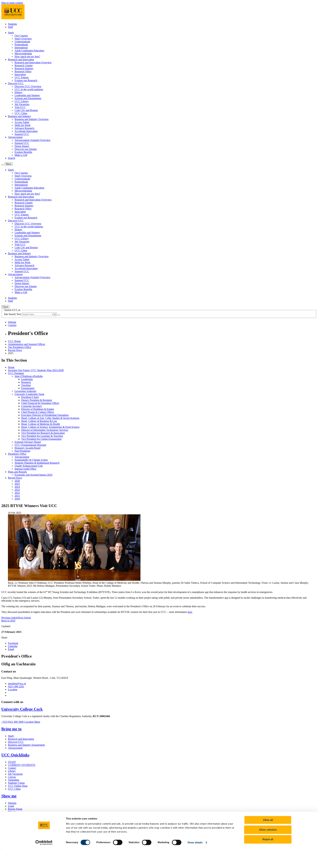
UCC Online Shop (17, 785)
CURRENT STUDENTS (21, 765)
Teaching (26, 385)
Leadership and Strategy (27, 95)
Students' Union (16, 782)
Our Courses (21, 35)
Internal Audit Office (25, 468)
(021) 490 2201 (16, 686)
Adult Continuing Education (29, 50)
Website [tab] (12, 322)
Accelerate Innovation (26, 131)
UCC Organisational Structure (30, 444)
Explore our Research (26, 80)
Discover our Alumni (26, 149)
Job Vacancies (22, 104)
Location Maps (32, 721)
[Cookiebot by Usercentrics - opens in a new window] (43, 842)
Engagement (27, 388)
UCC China (21, 113)
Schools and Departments (28, 98)
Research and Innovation (21, 739)
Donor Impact (22, 146)
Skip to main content (12, 2)
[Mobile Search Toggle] (2, 164)
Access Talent (22, 122)
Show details (195, 842)
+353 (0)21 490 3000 (12, 721)
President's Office (17, 453)
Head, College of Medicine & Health (40, 424)
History (18, 92)
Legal (11, 806)
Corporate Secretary (31, 406)
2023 (17, 489)
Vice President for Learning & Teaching (42, 436)
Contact (12, 768)
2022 (17, 492)
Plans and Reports (17, 471)
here (190, 612)
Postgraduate (21, 44)
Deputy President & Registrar (36, 400)
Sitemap (12, 803)
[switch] (117, 842)
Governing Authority (25, 391)
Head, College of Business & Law (39, 421)
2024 (17, 486)
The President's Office (19, 347)
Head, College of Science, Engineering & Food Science (50, 427)
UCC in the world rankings (29, 89)
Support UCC (22, 134)
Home (11, 367)
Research (26, 382)
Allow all (268, 819)
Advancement (22, 456)
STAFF (12, 762)
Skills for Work (22, 125)
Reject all (268, 839)
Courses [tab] (12, 325)
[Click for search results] (58, 315)
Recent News (15, 350)
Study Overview (23, 38)
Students (12, 24)
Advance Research (24, 128)
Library (12, 771)
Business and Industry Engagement (26, 744)
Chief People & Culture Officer (37, 412)
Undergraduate (22, 41)
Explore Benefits (23, 152)
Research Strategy (24, 68)
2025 (17, 483)
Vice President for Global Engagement (41, 439)
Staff (10, 27)
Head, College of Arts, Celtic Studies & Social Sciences (50, 418)
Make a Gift (21, 155)
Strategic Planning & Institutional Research (37, 462)
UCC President (16, 373)
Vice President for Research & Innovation (43, 433)
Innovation (20, 74)
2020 (17, 498)
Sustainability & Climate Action (31, 459)
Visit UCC (20, 107)
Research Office (23, 71)
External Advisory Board (28, 442)
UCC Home (14, 341)
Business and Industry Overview (32, 119)
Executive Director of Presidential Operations (45, 415)
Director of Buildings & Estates (37, 409)
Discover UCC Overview (28, 86)
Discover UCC (16, 741)
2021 (17, 495)
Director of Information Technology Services (44, 430)
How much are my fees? (27, 56)
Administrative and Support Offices (26, 344)
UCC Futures (22, 77)
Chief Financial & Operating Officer (40, 403)
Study (11, 736)
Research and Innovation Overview (33, 62)
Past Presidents (22, 450)
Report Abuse (15, 809)
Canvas (12, 776)
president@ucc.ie (17, 683)
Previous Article (9, 617)
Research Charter (24, 65)
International (21, 47)
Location (12, 689)
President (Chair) (30, 397)
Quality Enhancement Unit (29, 465)
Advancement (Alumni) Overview (33, 140)
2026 (17, 480)
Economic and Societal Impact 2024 (33, 474)
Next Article (24, 617)
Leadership (27, 379)
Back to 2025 (8, 620)
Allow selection (268, 829)
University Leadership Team (29, 394)
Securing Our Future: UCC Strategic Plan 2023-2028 (36, 370)
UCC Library (22, 101)
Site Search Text (13, 314)
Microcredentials (23, 53)
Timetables (13, 779)
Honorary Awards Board (27, 447)
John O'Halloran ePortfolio (29, 376)
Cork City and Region (26, 110)
